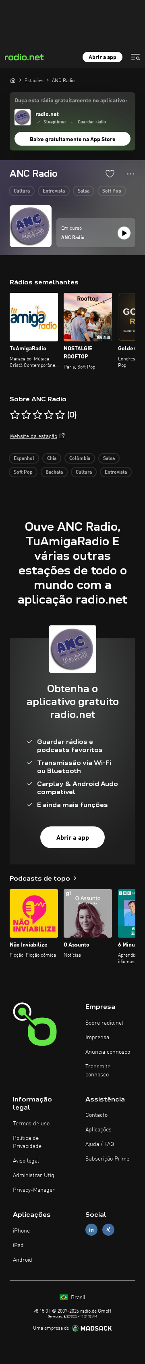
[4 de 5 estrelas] (48, 415)
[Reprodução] (124, 233)
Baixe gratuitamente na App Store (73, 139)
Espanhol (24, 458)
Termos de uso (31, 1124)
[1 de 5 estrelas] (15, 415)
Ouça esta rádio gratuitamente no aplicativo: (70, 101)
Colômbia (79, 458)
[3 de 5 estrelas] (37, 415)
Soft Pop (111, 191)
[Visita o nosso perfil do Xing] (108, 1230)
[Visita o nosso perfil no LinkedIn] (91, 1230)
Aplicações (98, 1130)
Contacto (96, 1115)
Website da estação (33, 436)
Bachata (54, 472)
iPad (18, 1245)
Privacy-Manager (34, 1190)
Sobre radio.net (104, 1023)
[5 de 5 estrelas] (60, 415)
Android (22, 1260)
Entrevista (54, 191)
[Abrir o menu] (135, 57)
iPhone (21, 1231)
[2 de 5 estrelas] (26, 415)
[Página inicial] (13, 80)
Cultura (22, 191)
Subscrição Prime (107, 1159)
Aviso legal (26, 1161)
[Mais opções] (130, 174)
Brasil (77, 1297)
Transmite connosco (97, 1071)
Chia (51, 458)
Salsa (83, 191)
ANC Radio (73, 237)
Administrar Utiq (33, 1175)
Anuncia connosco (107, 1052)
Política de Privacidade (27, 1142)
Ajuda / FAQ (99, 1144)
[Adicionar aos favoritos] (110, 173)
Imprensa (97, 1037)
